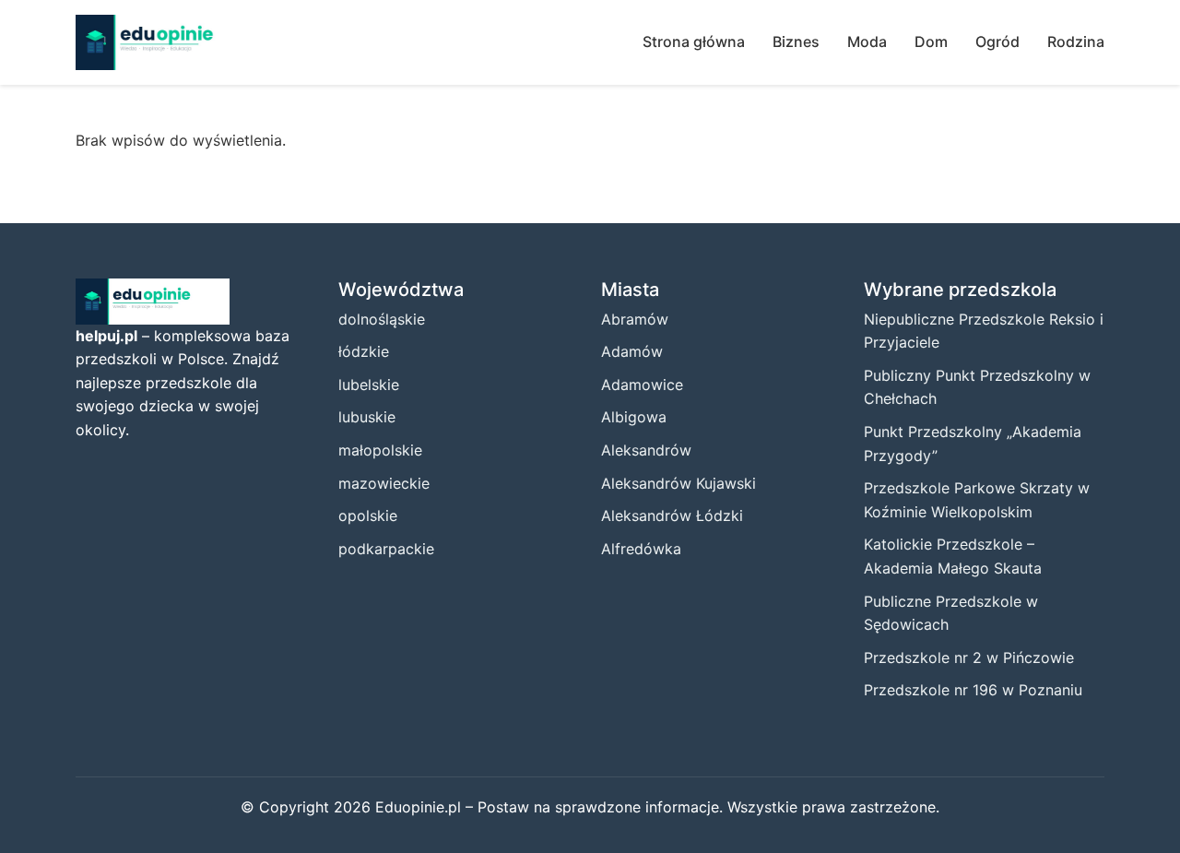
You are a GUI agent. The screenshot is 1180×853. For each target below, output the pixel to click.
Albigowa (634, 417)
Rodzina (1075, 41)
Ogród (997, 41)
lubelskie (368, 384)
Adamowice (642, 384)
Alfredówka (641, 548)
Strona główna (694, 41)
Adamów (632, 351)
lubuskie (366, 417)
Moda (867, 41)
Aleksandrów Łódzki (672, 515)
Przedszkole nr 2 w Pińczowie (969, 657)
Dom (931, 41)
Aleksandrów (646, 450)
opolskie (367, 515)
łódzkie (363, 351)
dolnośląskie (381, 319)
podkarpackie (386, 548)
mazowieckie (384, 483)
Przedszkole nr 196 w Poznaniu (973, 690)
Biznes (796, 41)
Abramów (634, 319)
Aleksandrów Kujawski (678, 483)
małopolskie (380, 450)
